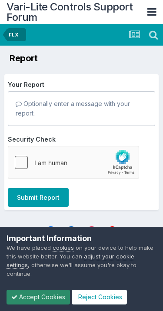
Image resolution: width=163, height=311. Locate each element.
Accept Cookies (41, 297)
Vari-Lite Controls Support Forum (70, 11)
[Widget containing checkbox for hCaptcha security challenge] (73, 162)
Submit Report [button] (38, 197)
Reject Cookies (99, 297)
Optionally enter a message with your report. (73, 108)
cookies (63, 247)
